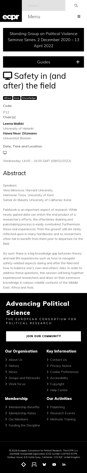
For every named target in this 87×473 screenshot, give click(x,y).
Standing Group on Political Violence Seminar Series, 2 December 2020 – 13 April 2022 (43, 39)
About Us (15, 360)
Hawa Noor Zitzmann (20, 133)
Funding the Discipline (24, 425)
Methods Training (62, 419)
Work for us (17, 384)
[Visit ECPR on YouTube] (54, 464)
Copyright (57, 384)
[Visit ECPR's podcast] (34, 464)
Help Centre (59, 390)
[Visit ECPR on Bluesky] (44, 464)
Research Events (62, 413)
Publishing (57, 407)
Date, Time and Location (22, 146)
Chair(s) (9, 117)
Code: (7, 106)
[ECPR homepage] (11, 11)
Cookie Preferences (64, 372)
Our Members (18, 419)
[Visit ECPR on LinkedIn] (64, 464)
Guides (43, 61)
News (13, 372)
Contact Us (58, 360)
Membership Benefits (24, 407)
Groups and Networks (24, 378)
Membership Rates (22, 413)
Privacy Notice (60, 366)
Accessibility (59, 378)
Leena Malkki (13, 123)
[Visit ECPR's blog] (23, 464)
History (14, 366)
